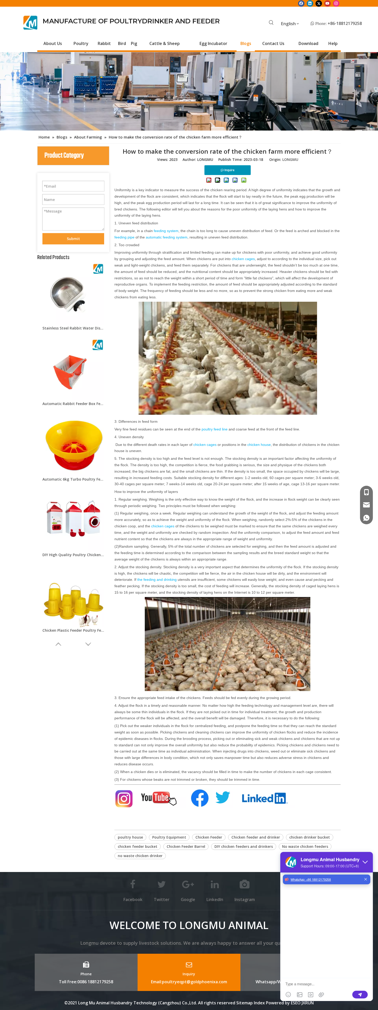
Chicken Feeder (208, 837)
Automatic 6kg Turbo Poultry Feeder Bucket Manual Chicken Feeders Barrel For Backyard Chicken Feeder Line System (73, 479)
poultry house (130, 837)
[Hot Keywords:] (271, 23)
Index (260, 1003)
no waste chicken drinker (140, 855)
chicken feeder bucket (137, 846)
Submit (73, 238)
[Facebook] (301, 3)
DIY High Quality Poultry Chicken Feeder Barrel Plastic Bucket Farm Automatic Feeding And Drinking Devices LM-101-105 (73, 554)
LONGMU (290, 159)
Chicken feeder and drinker (255, 837)
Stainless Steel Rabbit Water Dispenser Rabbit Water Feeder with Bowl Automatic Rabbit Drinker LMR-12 (73, 328)
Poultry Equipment (169, 837)
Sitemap (244, 1003)
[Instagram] (336, 3)
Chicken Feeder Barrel (186, 846)
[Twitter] (319, 3)
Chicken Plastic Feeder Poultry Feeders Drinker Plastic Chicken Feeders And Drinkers (73, 630)
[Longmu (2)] (30, 22)
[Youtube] (327, 3)
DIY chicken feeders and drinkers (243, 846)
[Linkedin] (310, 3)
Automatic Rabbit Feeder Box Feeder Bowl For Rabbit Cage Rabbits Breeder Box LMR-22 (73, 403)
